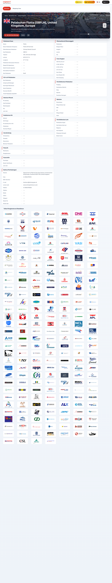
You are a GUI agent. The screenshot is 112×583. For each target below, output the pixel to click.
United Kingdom (22, 15)
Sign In (105, 2)
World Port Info (13, 15)
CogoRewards (90, 2)
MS (99, 2)
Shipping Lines (17, 8)
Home (6, 15)
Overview (6, 8)
